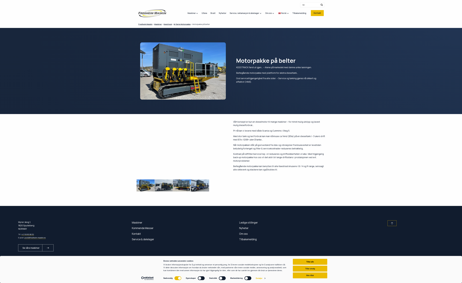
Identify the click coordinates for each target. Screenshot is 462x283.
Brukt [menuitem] (213, 13)
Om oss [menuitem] (268, 13)
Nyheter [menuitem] (222, 13)
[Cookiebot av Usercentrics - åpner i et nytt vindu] (147, 278)
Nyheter (243, 228)
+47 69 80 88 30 (27, 234)
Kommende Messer (142, 228)
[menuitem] (312, 4)
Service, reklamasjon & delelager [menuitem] (244, 13)
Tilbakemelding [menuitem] (299, 13)
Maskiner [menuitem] (192, 13)
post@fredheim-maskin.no (35, 238)
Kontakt (136, 233)
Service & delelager (143, 239)
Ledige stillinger (248, 222)
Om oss (243, 233)
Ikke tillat (310, 275)
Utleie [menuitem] (204, 13)
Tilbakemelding (248, 239)
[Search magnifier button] (321, 5)
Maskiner (137, 222)
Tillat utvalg (310, 269)
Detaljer (259, 278)
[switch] (201, 278)
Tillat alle (310, 262)
